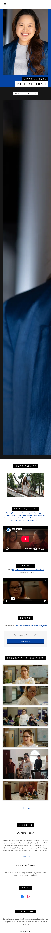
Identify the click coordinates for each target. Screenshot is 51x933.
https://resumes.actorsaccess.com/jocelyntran (31, 626)
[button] (5, 4)
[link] (22, 897)
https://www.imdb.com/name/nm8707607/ (28, 570)
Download (25, 641)
